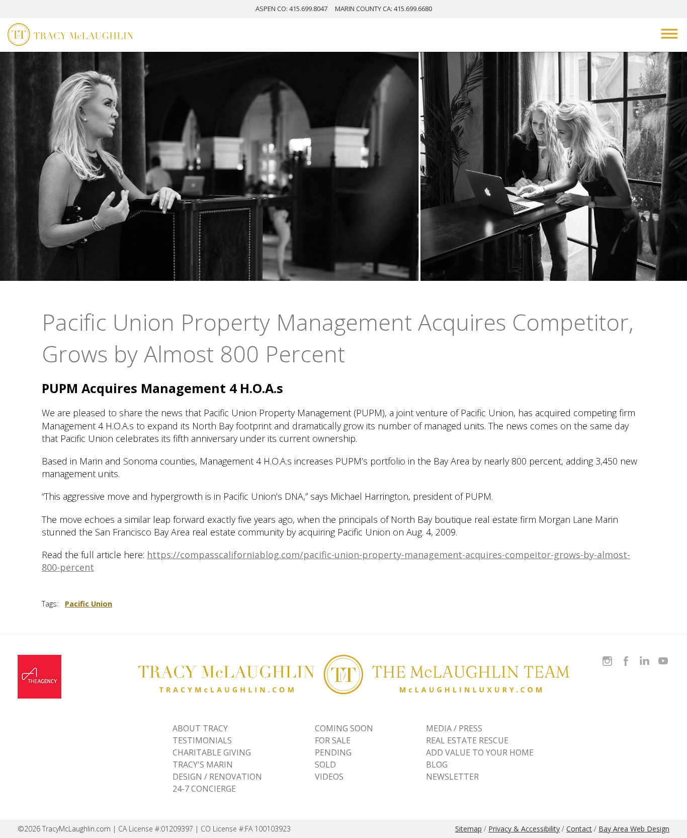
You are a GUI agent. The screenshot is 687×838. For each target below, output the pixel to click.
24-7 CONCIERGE (204, 788)
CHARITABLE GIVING (212, 752)
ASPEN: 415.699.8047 (291, 8)
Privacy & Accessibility (524, 828)
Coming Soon (344, 728)
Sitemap (468, 828)
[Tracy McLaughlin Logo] (70, 35)
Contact (579, 828)
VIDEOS (329, 776)
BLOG (437, 764)
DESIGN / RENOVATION (217, 776)
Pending (333, 752)
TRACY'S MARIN (203, 764)
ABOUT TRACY (200, 728)
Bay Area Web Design (633, 828)
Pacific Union (88, 603)
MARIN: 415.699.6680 (383, 8)
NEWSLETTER (452, 776)
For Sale (333, 740)
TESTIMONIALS (202, 740)
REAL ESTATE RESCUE (467, 740)
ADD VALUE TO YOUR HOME (480, 752)
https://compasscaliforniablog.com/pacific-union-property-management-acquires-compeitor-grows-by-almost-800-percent (336, 561)
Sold (325, 764)
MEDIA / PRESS (454, 728)
